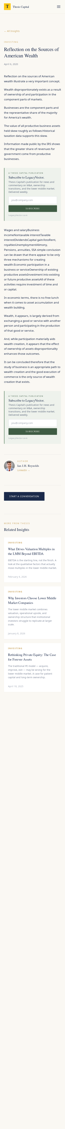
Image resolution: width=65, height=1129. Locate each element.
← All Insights (12, 31)
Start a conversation (24, 496)
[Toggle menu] (58, 6)
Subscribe (33, 208)
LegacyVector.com (18, 215)
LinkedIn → (23, 470)
